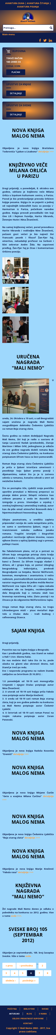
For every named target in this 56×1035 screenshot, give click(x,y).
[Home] (28, 16)
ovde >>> (16, 915)
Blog (29, 1013)
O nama (43, 1013)
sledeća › (11, 980)
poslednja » (29, 980)
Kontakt (28, 1023)
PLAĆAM (16, 72)
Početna (12, 1009)
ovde (28, 956)
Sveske (45, 1009)
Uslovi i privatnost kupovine (28, 1018)
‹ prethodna (26, 965)
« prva (9, 965)
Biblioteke (29, 1009)
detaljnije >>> (46, 151)
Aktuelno (14, 1013)
